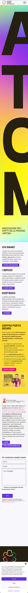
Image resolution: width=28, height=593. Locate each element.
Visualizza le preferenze (14, 587)
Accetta (14, 579)
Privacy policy (17, 590)
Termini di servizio (10, 502)
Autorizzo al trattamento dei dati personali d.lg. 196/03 (12, 488)
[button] (26, 563)
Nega (14, 583)
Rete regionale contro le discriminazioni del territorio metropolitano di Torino (13, 410)
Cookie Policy (10, 590)
